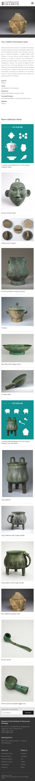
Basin (4, 328)
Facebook (23, 753)
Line (22, 759)
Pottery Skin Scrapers (8, 243)
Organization (5, 764)
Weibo (22, 767)
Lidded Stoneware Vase (10, 614)
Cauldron (6, 500)
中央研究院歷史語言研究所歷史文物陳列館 (10, 3)
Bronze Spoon (6, 660)
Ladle (6, 394)
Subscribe (28, 713)
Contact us (4, 767)
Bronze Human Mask (8, 213)
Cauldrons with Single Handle (12, 535)
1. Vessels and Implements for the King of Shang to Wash (15, 166)
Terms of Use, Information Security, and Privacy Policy (14, 777)
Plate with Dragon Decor (11, 364)
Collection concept (6, 762)
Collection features (6, 759)
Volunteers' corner (6, 775)
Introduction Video (6, 753)
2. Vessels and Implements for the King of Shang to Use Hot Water (15, 442)
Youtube (23, 764)
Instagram (24, 756)
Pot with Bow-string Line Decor (13, 291)
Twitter (23, 762)
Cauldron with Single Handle (12, 583)
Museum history (6, 756)
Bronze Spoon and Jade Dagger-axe (13, 704)
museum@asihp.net (7, 732)
